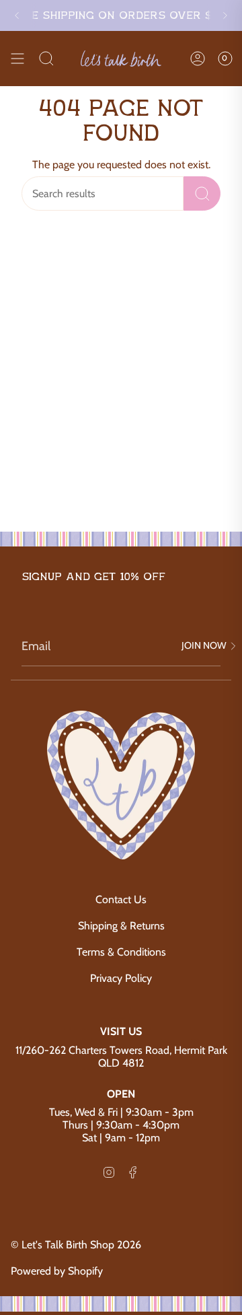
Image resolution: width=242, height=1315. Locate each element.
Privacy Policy (121, 978)
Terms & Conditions (121, 952)
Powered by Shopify (57, 1271)
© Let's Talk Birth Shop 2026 (76, 1244)
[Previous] (17, 15)
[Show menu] (17, 58)
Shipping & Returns (121, 925)
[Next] (225, 15)
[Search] (46, 58)
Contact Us (121, 899)
